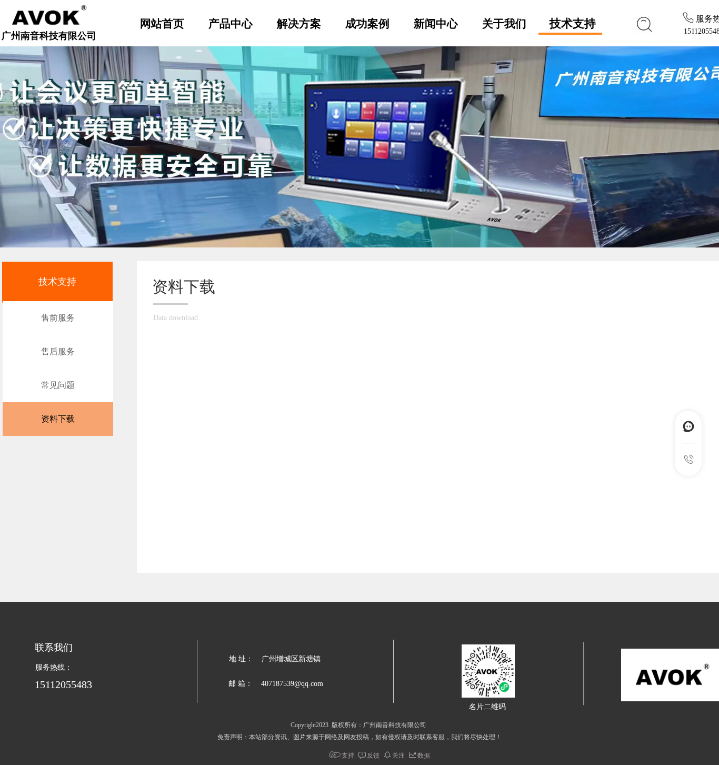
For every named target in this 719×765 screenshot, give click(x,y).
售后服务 (58, 351)
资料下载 (58, 418)
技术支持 (573, 23)
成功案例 (367, 23)
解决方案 (299, 23)
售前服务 (58, 317)
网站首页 (162, 23)
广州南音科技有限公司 (49, 36)
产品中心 (230, 23)
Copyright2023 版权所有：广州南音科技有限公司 (358, 725)
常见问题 (58, 385)
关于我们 (504, 23)
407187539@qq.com (292, 684)
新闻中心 (436, 23)
